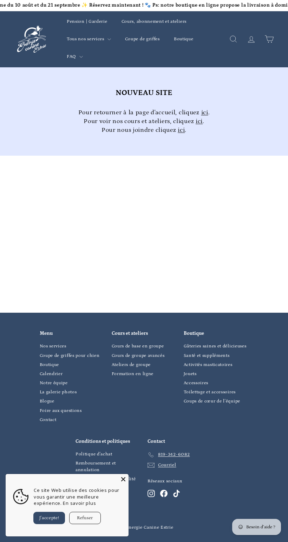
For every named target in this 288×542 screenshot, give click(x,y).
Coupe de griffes (142, 39)
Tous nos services (86, 39)
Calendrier (51, 374)
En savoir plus (79, 503)
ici (204, 112)
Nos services (53, 346)
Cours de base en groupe (138, 346)
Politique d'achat (94, 454)
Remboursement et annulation (96, 466)
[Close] (123, 479)
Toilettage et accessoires (210, 392)
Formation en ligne (133, 374)
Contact (48, 419)
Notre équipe (54, 383)
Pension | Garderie (87, 21)
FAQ (72, 56)
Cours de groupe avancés (138, 355)
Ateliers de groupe (131, 364)
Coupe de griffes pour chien (70, 355)
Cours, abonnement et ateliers (154, 21)
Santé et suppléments (207, 355)
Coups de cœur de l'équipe (212, 401)
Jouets (190, 374)
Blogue (47, 401)
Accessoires (196, 383)
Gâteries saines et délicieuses (215, 346)
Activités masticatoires (208, 364)
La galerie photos (58, 392)
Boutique (184, 39)
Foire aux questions (61, 410)
